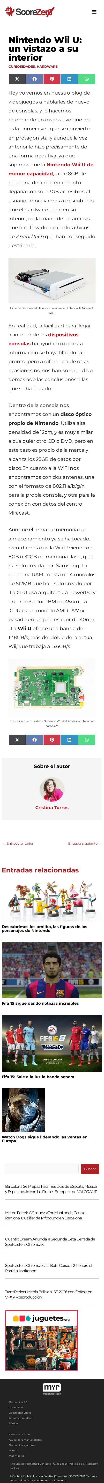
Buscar (90, 1169)
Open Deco (16, 1407)
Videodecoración (19, 1434)
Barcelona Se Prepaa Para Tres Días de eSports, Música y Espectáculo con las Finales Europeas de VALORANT (51, 1189)
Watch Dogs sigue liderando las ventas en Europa (45, 1139)
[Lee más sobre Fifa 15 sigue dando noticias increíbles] (52, 970)
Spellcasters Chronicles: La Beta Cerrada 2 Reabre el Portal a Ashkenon (48, 1268)
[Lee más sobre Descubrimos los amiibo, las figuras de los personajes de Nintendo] (52, 900)
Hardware (47, 66)
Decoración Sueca (20, 1412)
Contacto (45, 1463)
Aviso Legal (60, 1463)
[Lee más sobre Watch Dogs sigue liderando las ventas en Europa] (23, 1110)
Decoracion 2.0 (18, 1402)
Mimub (13, 1450)
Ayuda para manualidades (25, 1439)
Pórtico (13, 1423)
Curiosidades (21, 66)
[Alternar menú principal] (94, 12)
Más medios (16, 1455)
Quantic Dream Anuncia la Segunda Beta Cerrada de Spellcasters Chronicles (50, 1242)
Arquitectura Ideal (20, 1418)
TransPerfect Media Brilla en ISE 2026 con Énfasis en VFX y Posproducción (48, 1294)
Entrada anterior (17, 843)
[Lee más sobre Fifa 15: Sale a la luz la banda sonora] (52, 1043)
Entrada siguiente (85, 843)
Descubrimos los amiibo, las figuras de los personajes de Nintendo (44, 928)
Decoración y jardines (22, 1445)
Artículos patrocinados (23, 1463)
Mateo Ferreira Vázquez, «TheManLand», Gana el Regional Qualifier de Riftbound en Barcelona (45, 1215)
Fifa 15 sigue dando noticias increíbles (40, 1003)
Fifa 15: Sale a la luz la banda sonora (38, 1077)
